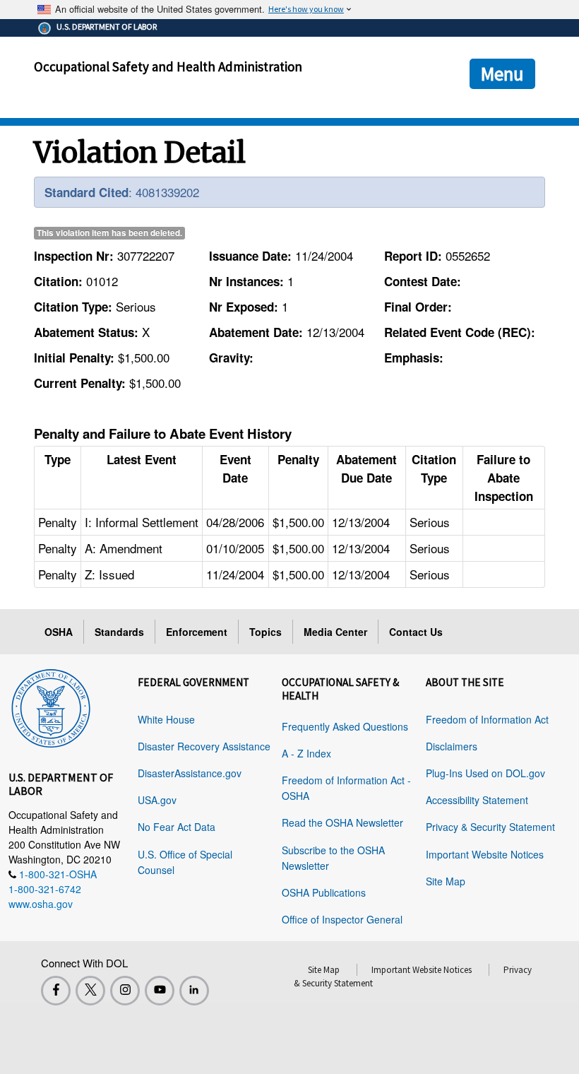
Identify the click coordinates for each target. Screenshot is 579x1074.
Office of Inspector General (342, 919)
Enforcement (196, 632)
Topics (265, 632)
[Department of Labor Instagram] (125, 990)
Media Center (335, 632)
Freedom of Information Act (487, 719)
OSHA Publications (324, 892)
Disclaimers (451, 746)
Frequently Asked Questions (345, 726)
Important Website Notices (485, 854)
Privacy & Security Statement (490, 827)
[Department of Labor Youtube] (159, 990)
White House (166, 719)
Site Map (445, 881)
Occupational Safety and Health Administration (168, 66)
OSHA (58, 632)
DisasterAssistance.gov (189, 773)
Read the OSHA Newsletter (342, 822)
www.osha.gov (40, 904)
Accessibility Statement (477, 800)
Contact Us (416, 632)
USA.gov (157, 800)
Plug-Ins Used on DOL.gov (485, 773)
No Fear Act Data (176, 827)
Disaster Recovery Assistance (204, 746)
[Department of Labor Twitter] (90, 990)
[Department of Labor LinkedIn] (194, 990)
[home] (50, 706)
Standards (119, 632)
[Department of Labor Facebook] (56, 990)
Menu (502, 73)
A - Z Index (306, 753)
